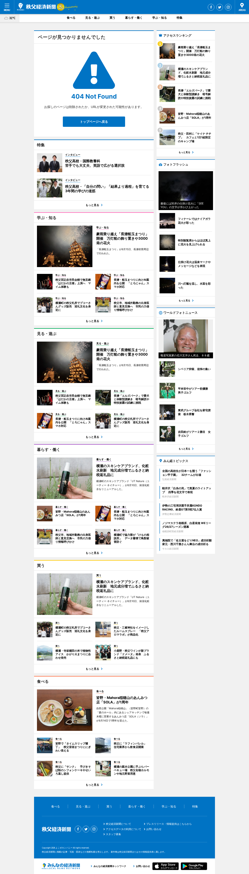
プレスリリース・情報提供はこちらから (169, 823)
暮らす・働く (134, 17)
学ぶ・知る (159, 17)
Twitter (219, 7)
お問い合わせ (153, 829)
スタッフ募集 (113, 834)
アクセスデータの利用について (123, 829)
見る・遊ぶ (92, 17)
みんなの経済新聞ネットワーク (61, 866)
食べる (71, 17)
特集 (179, 17)
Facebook (211, 7)
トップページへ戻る (94, 122)
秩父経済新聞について (118, 823)
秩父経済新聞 (36, 7)
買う (112, 17)
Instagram (228, 7)
